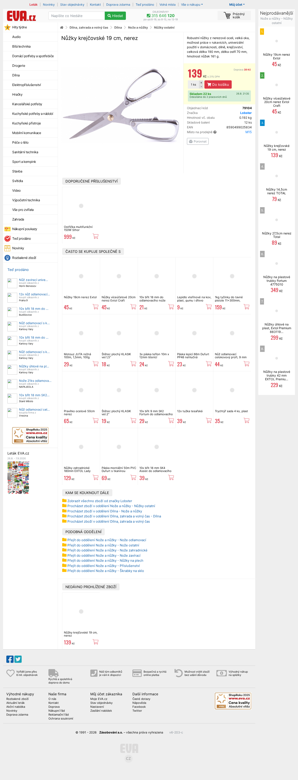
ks (193, 84)
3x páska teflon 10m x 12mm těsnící (154, 355)
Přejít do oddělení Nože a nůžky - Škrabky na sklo (105, 571)
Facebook (139, 706)
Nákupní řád (56, 710)
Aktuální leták (15, 702)
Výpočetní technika (26, 200)
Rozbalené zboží (24, 258)
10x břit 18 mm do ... (33, 308)
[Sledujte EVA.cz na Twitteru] (18, 659)
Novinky (49, 4)
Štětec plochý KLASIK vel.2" (116, 412)
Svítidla (17, 181)
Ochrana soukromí (60, 718)
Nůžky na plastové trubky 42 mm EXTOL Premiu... (276, 375)
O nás (52, 699)
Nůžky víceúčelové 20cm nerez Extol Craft (118, 298)
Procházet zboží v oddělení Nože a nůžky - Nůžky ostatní (111, 506)
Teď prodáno (145, 4)
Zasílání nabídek (101, 710)
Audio (16, 37)
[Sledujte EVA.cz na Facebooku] (10, 659)
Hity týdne (19, 27)
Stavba (17, 171)
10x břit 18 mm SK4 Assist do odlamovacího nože (155, 471)
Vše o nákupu (190, 4)
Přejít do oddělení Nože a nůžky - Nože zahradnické (107, 550)
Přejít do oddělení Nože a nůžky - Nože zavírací (103, 555)
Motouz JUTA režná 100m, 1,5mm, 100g (77, 355)
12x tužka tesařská (189, 411)
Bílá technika (21, 46)
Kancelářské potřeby (27, 104)
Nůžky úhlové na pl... (34, 366)
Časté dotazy (141, 699)
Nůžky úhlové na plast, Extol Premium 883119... (276, 328)
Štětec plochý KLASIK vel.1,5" (116, 355)
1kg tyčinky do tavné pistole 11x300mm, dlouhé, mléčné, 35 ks (230, 300)
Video (16, 190)
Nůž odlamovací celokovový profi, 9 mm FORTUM (231, 357)
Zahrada (18, 219)
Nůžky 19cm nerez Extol (80, 297)
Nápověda (139, 702)
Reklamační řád (58, 714)
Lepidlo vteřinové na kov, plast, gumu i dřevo (194, 298)
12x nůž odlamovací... (34, 294)
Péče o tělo (20, 142)
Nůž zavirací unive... (33, 280)
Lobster (246, 113)
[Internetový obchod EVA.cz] (24, 16)
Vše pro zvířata (23, 210)
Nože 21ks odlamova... (35, 380)
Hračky (17, 94)
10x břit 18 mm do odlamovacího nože (152, 298)
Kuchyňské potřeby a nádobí (32, 114)
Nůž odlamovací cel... (34, 409)
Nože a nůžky (138, 27)
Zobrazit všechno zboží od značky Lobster (99, 501)
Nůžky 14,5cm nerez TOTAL (276, 191)
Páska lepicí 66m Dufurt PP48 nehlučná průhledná (193, 357)
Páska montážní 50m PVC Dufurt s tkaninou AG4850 (119, 471)
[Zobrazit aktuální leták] (18, 477)
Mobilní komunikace (26, 133)
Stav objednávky (72, 4)
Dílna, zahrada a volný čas (89, 27)
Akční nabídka (15, 706)
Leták (33, 4)
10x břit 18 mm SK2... (34, 395)
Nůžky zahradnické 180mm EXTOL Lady (77, 469)
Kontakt (95, 4)
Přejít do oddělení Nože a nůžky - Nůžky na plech (105, 560)
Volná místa (167, 4)
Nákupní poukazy (24, 229)
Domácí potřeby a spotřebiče (33, 56)
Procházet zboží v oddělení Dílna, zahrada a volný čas (108, 521)
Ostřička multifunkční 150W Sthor (78, 228)
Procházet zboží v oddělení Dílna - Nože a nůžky (104, 511)
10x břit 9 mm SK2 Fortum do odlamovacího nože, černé (156, 414)
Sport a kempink (24, 162)
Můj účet (235, 4)
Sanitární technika (25, 152)
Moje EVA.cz (98, 699)
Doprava (242, 69)
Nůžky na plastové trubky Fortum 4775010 (276, 280)
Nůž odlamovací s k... (34, 323)
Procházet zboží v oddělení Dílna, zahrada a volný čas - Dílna (114, 516)
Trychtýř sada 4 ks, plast (231, 411)
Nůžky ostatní (164, 27)
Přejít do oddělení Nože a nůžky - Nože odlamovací (106, 540)
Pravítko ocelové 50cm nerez (79, 412)
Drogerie (18, 66)
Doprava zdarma (118, 4)
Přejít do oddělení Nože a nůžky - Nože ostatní (103, 545)
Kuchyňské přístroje (26, 123)
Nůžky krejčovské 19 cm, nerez (81, 634)
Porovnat (200, 141)
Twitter (137, 710)
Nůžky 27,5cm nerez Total (276, 235)
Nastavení (97, 706)
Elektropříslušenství (26, 85)
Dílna (16, 75)
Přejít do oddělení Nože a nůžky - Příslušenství (103, 566)
